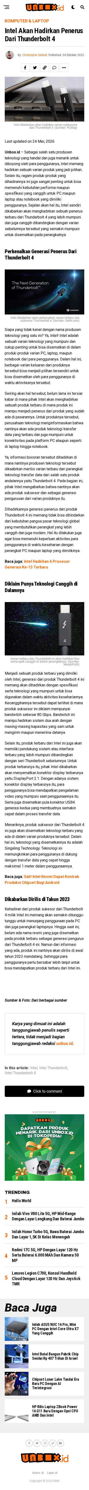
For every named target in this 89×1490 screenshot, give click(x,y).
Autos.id (38, 1473)
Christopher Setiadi (34, 55)
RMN (56, 1481)
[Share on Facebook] (25, 67)
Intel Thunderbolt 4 (20, 1073)
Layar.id (52, 1473)
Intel (33, 1068)
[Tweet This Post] (35, 67)
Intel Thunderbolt (53, 1068)
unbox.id (64, 1043)
